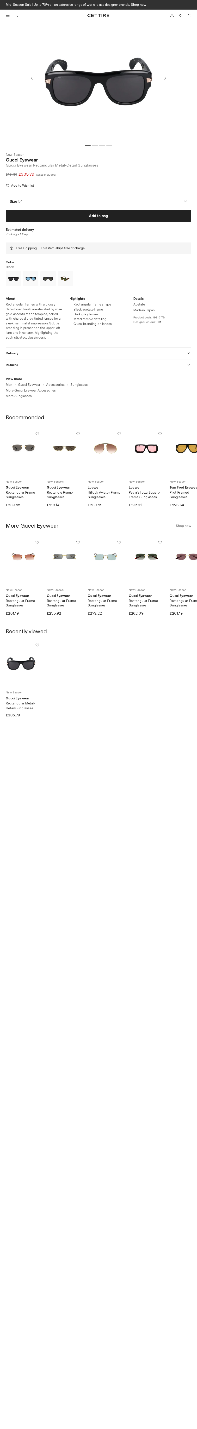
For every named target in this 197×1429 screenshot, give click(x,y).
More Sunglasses (19, 396)
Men (9, 385)
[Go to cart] (189, 15)
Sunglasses (79, 385)
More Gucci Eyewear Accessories (31, 390)
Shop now (139, 5)
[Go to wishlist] (181, 15)
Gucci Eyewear (22, 160)
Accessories (55, 385)
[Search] (16, 15)
